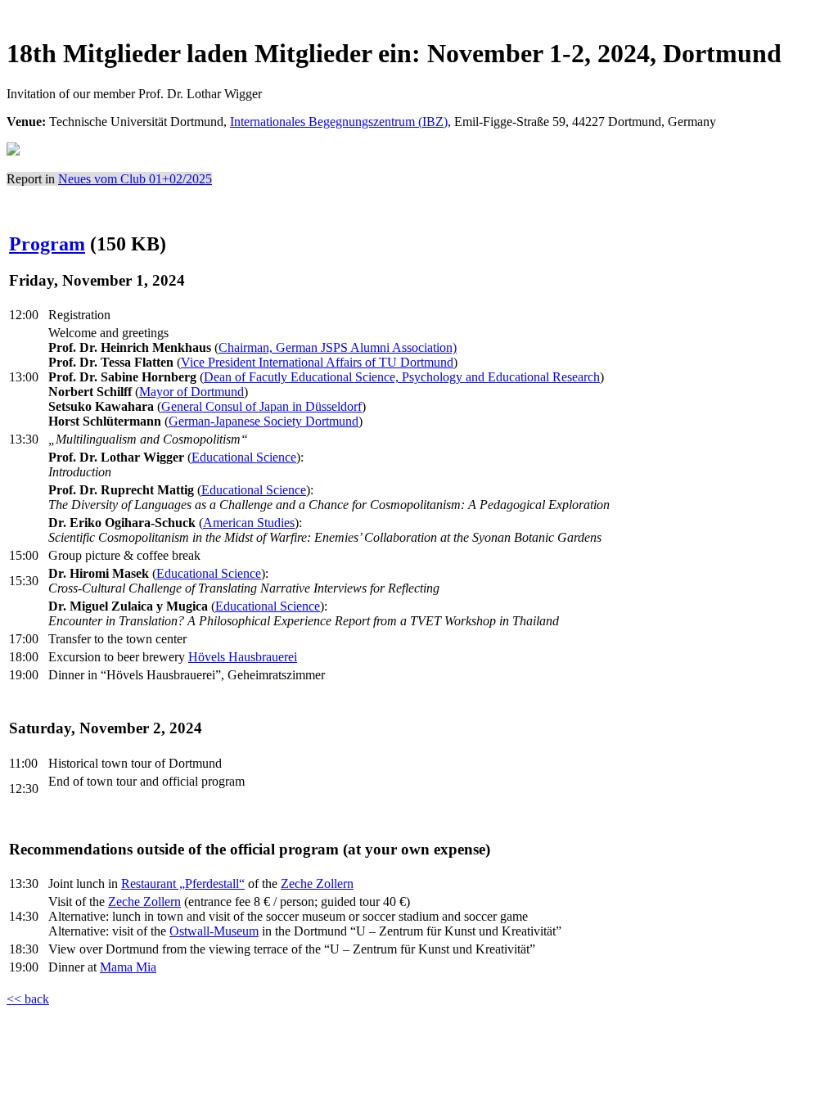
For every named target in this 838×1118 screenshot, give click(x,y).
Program (47, 244)
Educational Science (243, 457)
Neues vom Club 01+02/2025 (135, 179)
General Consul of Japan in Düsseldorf (261, 406)
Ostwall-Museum (214, 931)
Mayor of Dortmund (191, 392)
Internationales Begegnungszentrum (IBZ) (339, 121)
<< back (28, 999)
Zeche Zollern (317, 883)
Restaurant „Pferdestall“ (183, 883)
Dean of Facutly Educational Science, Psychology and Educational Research (402, 377)
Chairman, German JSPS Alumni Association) (338, 347)
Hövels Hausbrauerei (242, 657)
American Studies (249, 523)
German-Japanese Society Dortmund (263, 421)
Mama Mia (128, 967)
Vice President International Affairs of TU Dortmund (317, 362)
